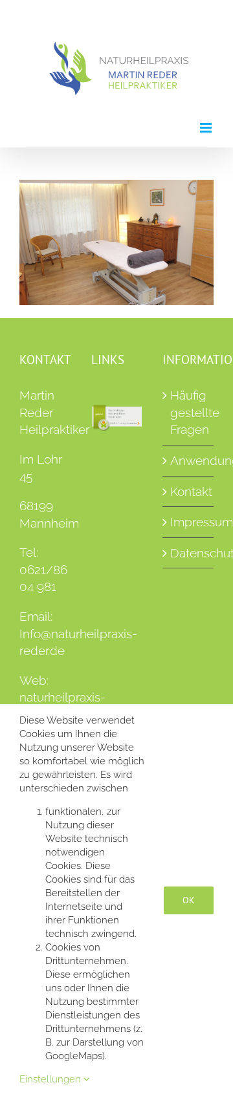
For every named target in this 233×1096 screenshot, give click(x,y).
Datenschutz (188, 553)
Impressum (188, 522)
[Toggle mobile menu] (207, 127)
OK (189, 900)
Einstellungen (51, 1079)
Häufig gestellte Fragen (188, 412)
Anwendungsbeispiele (188, 460)
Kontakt (188, 491)
